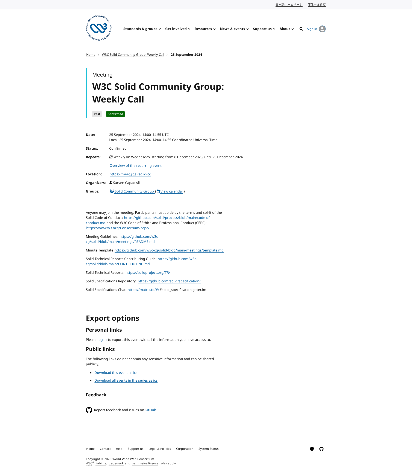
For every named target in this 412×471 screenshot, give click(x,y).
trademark (116, 463)
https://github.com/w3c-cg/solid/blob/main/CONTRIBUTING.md (141, 261)
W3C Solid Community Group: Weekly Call (133, 54)
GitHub (150, 410)
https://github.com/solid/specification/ (169, 281)
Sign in (312, 29)
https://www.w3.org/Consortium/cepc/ (117, 228)
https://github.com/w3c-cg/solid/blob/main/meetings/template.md (169, 250)
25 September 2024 (186, 54)
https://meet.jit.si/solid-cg (130, 174)
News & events (232, 29)
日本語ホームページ (289, 4)
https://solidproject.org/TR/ (148, 272)
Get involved (176, 29)
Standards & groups (140, 29)
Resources (203, 29)
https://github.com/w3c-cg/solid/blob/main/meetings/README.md (122, 239)
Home (90, 54)
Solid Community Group (134, 191)
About (285, 29)
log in (102, 339)
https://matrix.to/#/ (143, 289)
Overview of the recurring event (136, 165)
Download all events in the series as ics (126, 380)
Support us (262, 29)
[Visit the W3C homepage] (99, 28)
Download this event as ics (116, 372)
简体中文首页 (317, 4)
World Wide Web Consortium (133, 459)
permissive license (145, 463)
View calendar (171, 191)
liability (100, 463)
